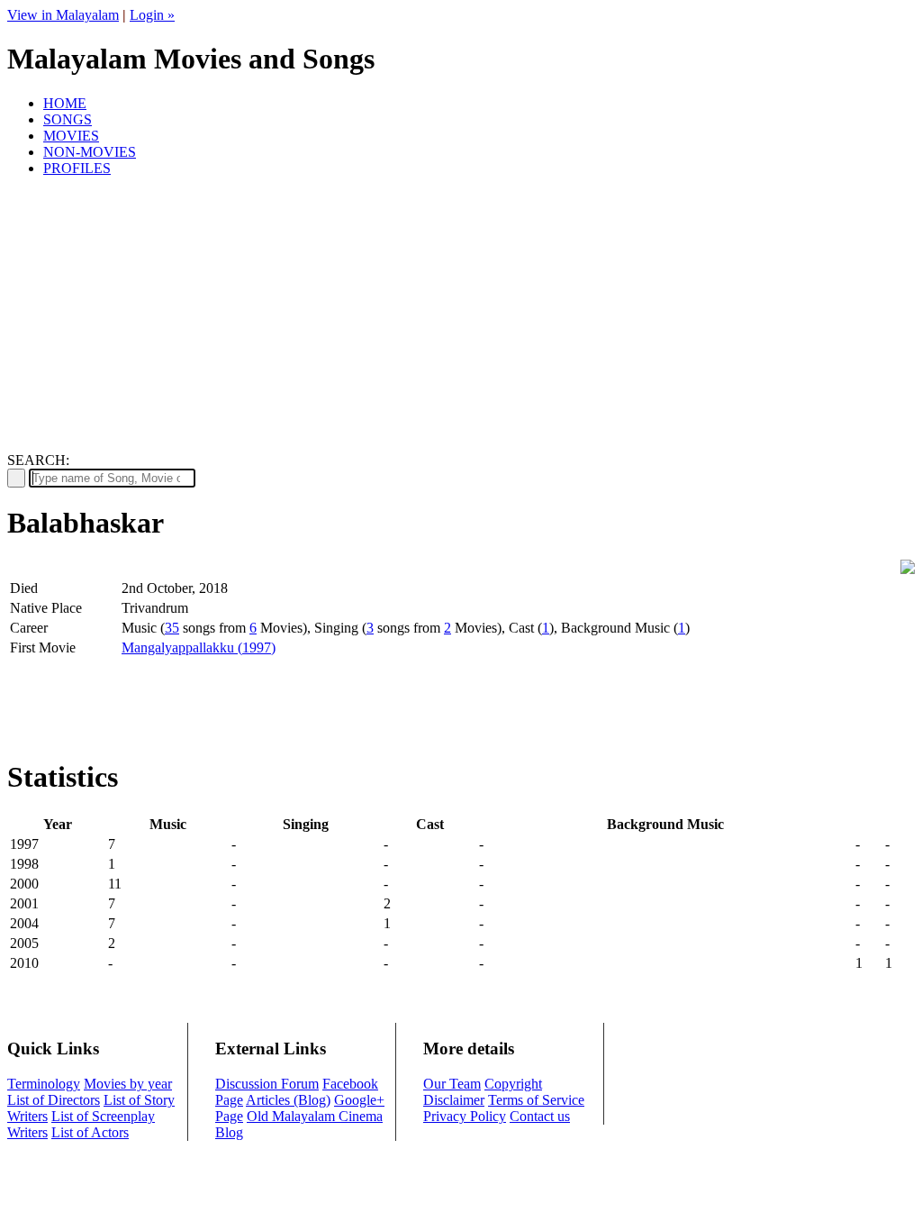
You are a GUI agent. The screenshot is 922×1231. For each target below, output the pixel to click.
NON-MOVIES (89, 152)
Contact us (540, 1116)
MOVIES (71, 135)
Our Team (452, 1083)
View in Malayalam (63, 15)
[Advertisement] (461, 317)
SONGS (67, 119)
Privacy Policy (464, 1116)
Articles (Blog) (288, 1100)
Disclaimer (453, 1100)
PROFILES (77, 168)
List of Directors (53, 1100)
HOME (64, 103)
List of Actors (90, 1132)
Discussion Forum (267, 1083)
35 (172, 627)
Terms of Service (536, 1100)
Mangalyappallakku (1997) (199, 647)
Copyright (513, 1083)
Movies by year (128, 1083)
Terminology (43, 1083)
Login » (152, 15)
